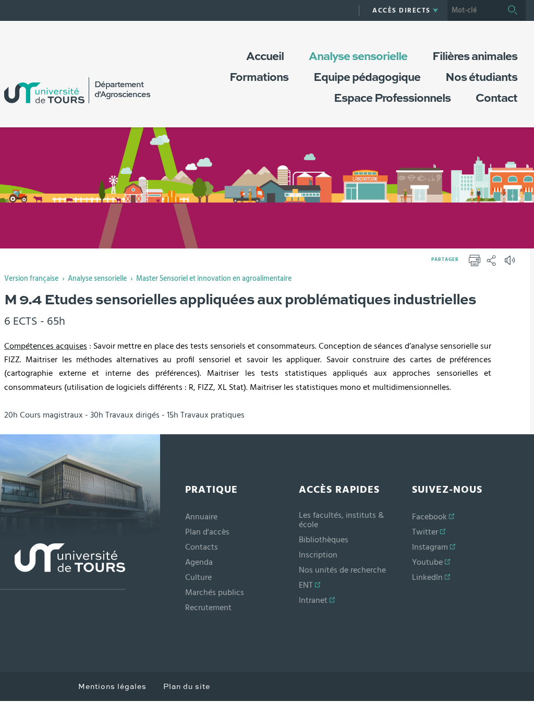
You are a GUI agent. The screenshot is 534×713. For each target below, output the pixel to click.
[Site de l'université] (62, 566)
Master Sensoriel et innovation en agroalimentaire (214, 278)
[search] (473, 10)
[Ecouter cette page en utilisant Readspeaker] (511, 263)
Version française (31, 278)
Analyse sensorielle (97, 278)
